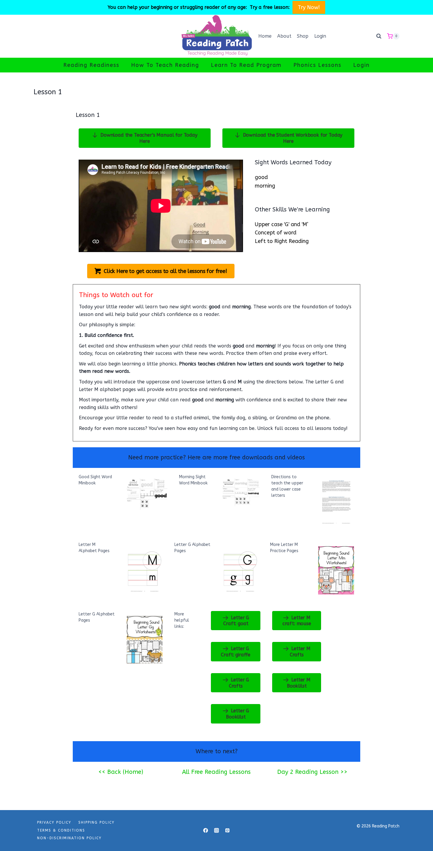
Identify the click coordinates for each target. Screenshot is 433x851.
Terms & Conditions (61, 830)
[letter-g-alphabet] (240, 569)
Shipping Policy (96, 822)
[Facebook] (205, 830)
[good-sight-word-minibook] (147, 494)
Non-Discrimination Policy (69, 838)
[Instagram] (216, 830)
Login (320, 36)
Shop (302, 36)
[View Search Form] (378, 36)
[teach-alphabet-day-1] (336, 502)
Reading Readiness (91, 65)
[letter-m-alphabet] (145, 569)
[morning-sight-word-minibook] (241, 492)
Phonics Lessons (317, 65)
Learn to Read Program (246, 65)
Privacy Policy (54, 822)
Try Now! (309, 7)
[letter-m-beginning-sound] (336, 570)
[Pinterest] (227, 830)
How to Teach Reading (165, 65)
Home (265, 36)
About (284, 36)
